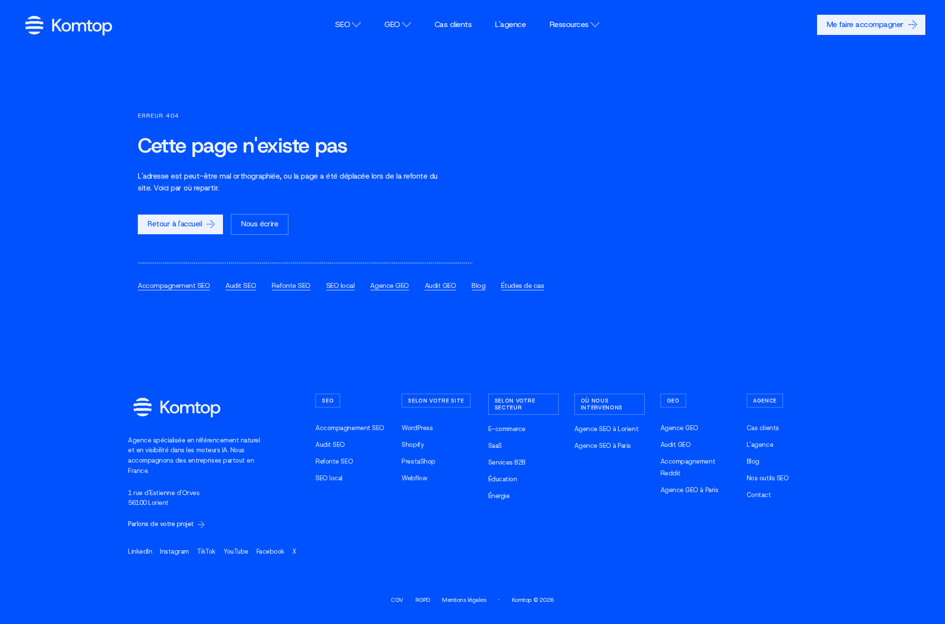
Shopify (413, 444)
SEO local (340, 285)
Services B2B (507, 462)
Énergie (499, 496)
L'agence (510, 24)
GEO (392, 24)
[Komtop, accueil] (69, 25)
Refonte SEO (291, 285)
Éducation (502, 479)
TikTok (206, 551)
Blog (478, 285)
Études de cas (522, 285)
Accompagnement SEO (174, 285)
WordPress (417, 428)
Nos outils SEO (767, 478)
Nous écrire (259, 224)
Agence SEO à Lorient (606, 429)
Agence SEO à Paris (602, 445)
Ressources (569, 24)
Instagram (174, 551)
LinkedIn (140, 551)
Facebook (270, 551)
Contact (759, 495)
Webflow (414, 478)
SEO (342, 24)
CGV (397, 600)
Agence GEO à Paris (689, 490)
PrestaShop (418, 461)
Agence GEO (389, 285)
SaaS (495, 445)
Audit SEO (240, 285)
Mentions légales (464, 600)
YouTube (236, 551)
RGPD (422, 600)
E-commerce (507, 429)
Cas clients (453, 24)
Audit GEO (440, 285)
